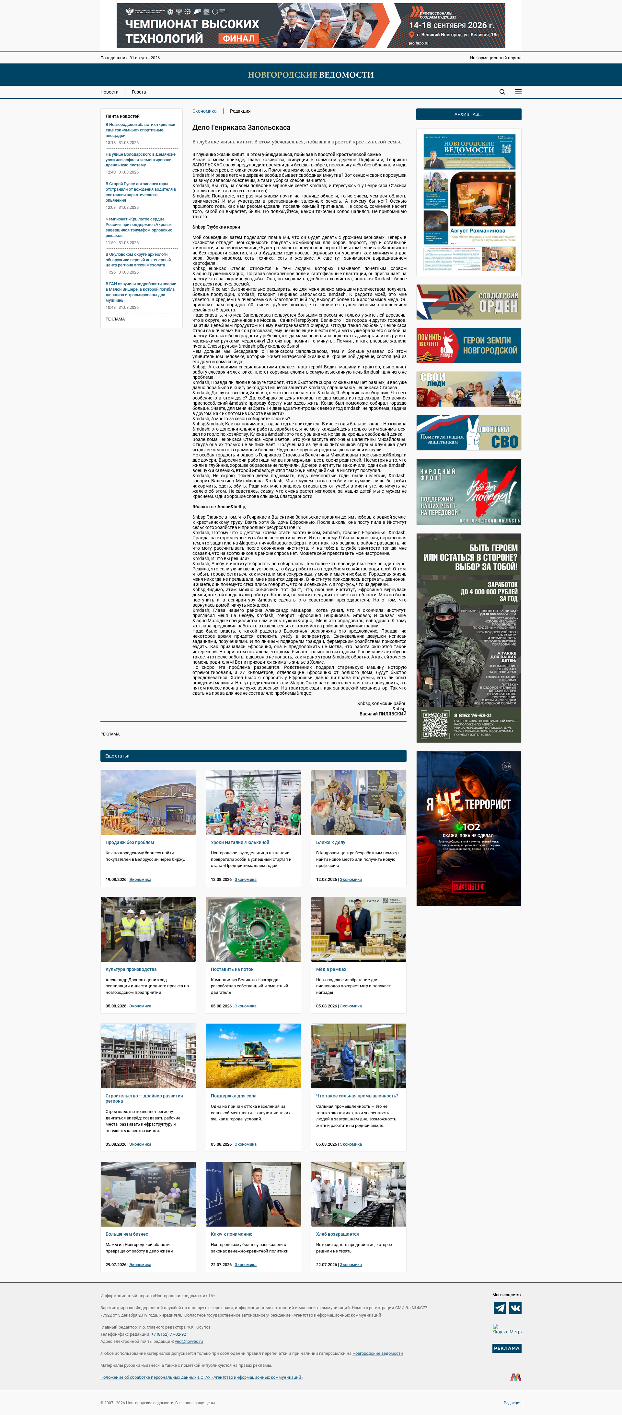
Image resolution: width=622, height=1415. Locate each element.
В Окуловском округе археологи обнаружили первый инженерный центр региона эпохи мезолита (138, 260)
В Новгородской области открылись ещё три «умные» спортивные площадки (140, 130)
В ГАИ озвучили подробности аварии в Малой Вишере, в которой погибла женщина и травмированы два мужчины (141, 292)
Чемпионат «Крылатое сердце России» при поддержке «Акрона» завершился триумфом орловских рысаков (139, 227)
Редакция (513, 1403)
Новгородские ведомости (377, 1353)
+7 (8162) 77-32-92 (168, 1334)
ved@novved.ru (189, 1341)
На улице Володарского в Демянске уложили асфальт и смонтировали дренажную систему (141, 160)
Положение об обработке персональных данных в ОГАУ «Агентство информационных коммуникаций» (201, 1377)
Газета (139, 92)
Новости (109, 92)
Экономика (204, 111)
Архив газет (469, 114)
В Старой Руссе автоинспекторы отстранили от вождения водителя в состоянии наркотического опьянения (141, 192)
